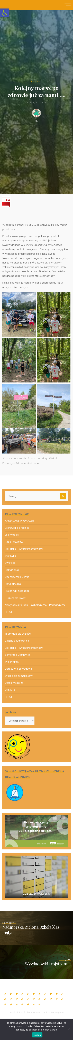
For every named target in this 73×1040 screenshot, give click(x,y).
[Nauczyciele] (39, 993)
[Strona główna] (5, 993)
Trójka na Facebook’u (17, 590)
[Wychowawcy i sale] (22, 999)
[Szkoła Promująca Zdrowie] (33, 999)
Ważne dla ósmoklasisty (19, 675)
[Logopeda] (11, 999)
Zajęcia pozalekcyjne (17, 640)
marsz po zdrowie (15, 458)
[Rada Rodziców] (28, 999)
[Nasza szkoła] (11, 993)
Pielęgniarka (12, 570)
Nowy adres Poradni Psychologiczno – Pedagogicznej (35, 605)
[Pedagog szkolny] (50, 993)
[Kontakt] (33, 1004)
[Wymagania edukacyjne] (5, 1004)
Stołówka (10, 555)
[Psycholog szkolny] (62, 993)
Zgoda (37, 1035)
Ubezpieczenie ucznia (17, 576)
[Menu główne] (68, 5)
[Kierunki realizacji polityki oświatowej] (16, 1004)
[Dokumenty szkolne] (56, 999)
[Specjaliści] (45, 993)
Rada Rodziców (14, 541)
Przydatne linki (13, 583)
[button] (4, 12)
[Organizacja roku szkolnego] (28, 993)
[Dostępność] (39, 1004)
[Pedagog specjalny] (16, 999)
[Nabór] (22, 1004)
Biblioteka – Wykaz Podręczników (24, 548)
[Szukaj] (63, 496)
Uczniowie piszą (14, 682)
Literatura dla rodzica (17, 527)
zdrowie (34, 463)
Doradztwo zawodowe (18, 668)
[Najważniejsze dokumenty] (62, 999)
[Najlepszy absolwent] (50, 999)
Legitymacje (12, 534)
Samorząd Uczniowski (17, 654)
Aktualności (36, 81)
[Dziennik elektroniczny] (16, 993)
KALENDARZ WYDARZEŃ (19, 520)
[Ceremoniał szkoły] (22, 993)
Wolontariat (12, 661)
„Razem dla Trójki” (15, 598)
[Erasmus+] (39, 999)
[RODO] (45, 999)
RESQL (8, 611)
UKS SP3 (10, 689)
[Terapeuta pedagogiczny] (5, 999)
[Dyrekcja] (33, 993)
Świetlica (10, 562)
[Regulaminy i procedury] (11, 1004)
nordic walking (38, 458)
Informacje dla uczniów (18, 633)
